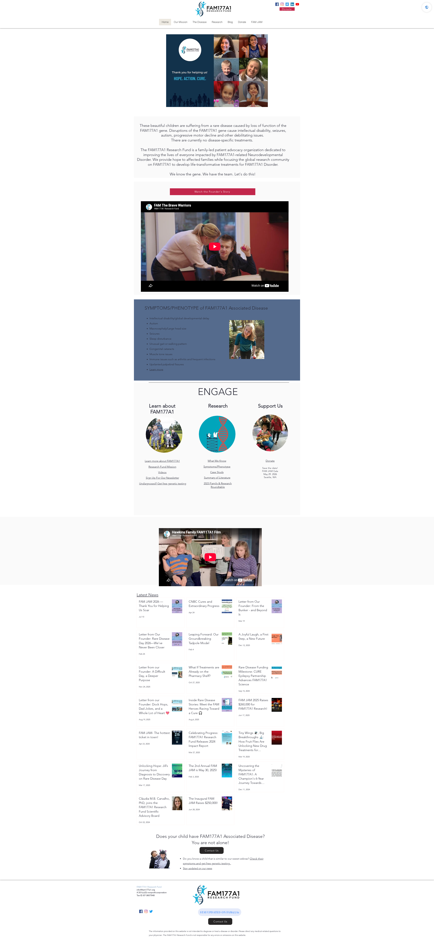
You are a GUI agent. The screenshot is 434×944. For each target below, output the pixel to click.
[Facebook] (277, 4)
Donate (270, 460)
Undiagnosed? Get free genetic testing (162, 483)
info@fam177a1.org (146, 890)
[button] (219, 912)
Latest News (147, 594)
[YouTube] (297, 4)
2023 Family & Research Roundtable (218, 485)
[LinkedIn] (292, 4)
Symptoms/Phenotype (216, 466)
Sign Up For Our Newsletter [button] (162, 477)
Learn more (156, 369)
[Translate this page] (426, 7)
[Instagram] (282, 4)
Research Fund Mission (162, 466)
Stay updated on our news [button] (197, 868)
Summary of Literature (217, 477)
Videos (162, 472)
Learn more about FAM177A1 (162, 461)
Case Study (217, 472)
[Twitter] (287, 4)
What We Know (217, 460)
